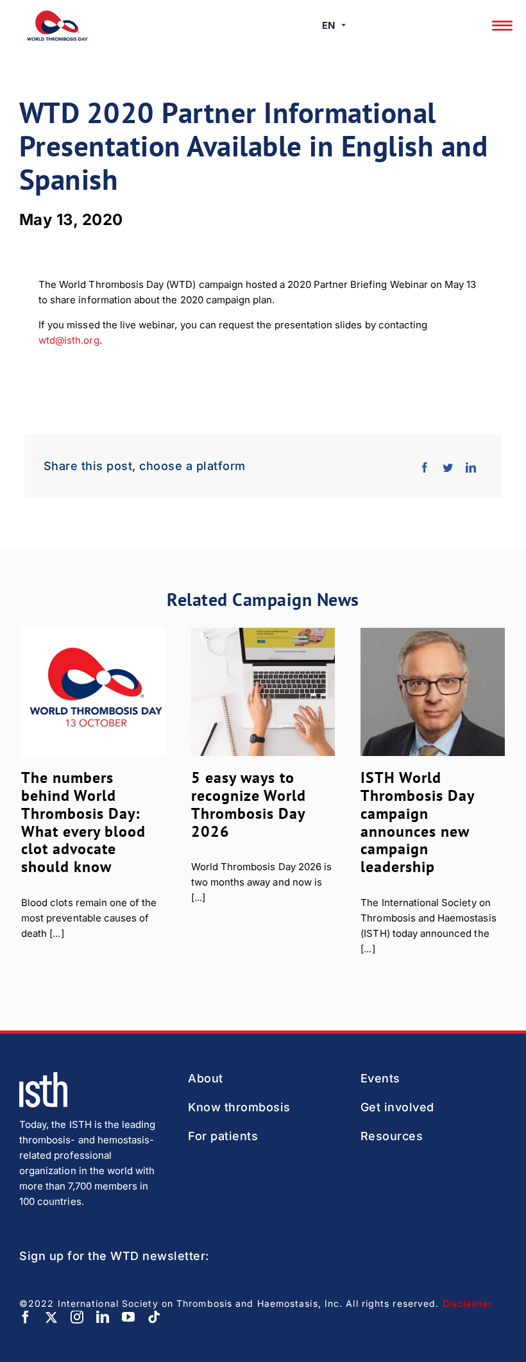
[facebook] (25, 1317)
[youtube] (128, 1317)
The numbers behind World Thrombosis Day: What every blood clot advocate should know (83, 822)
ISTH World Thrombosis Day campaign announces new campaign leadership (417, 822)
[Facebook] (424, 466)
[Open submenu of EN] (343, 25)
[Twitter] (447, 466)
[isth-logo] (43, 1077)
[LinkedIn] (470, 466)
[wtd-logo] (57, 15)
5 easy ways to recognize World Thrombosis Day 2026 (248, 804)
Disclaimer (467, 1303)
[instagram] (77, 1317)
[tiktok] (154, 1317)
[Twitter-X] (51, 1317)
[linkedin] (102, 1317)
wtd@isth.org (68, 340)
